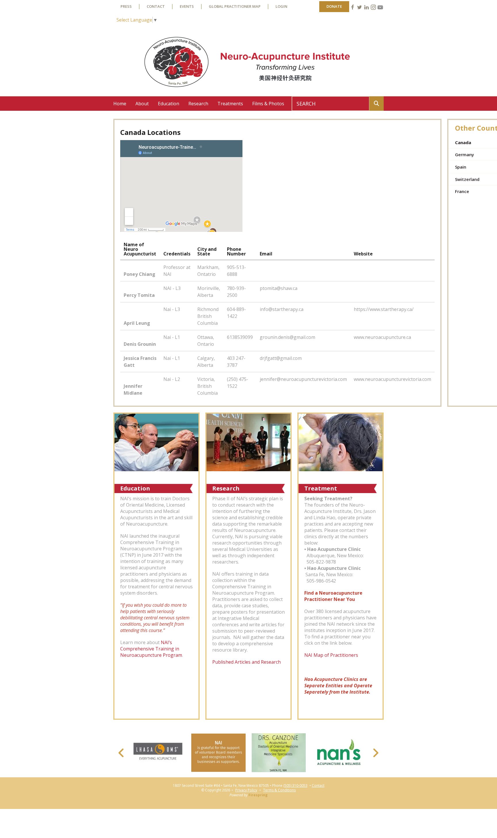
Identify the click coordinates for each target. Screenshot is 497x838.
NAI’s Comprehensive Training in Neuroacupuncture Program (151, 648)
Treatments (230, 103)
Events (187, 6)
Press (126, 6)
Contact (156, 6)
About (142, 103)
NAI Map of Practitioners (331, 655)
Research (198, 103)
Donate (334, 6)
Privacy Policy (246, 790)
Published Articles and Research (246, 662)
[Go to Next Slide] (375, 753)
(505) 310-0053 (295, 785)
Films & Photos (268, 103)
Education (168, 103)
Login (281, 6)
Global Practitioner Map (235, 6)
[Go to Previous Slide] (121, 753)
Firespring (257, 795)
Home (119, 103)
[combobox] (330, 103)
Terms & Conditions (279, 790)
